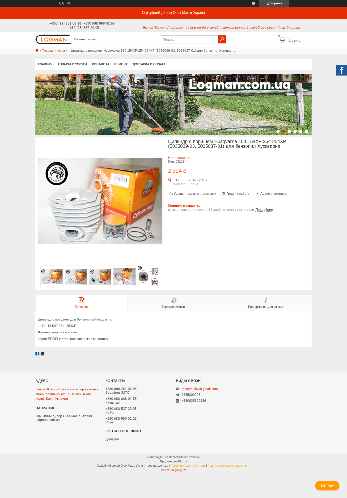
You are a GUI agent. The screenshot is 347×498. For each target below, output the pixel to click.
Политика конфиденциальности (228, 465)
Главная (45, 64)
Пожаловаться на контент (187, 465)
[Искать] (222, 39)
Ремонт (120, 64)
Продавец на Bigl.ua (173, 461)
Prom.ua (194, 457)
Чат (331, 486)
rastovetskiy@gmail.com (200, 389)
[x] (42, 354)
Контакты (100, 64)
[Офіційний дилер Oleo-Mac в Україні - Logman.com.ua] (53, 39)
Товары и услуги (54, 50)
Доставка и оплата (149, 64)
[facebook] (37, 354)
